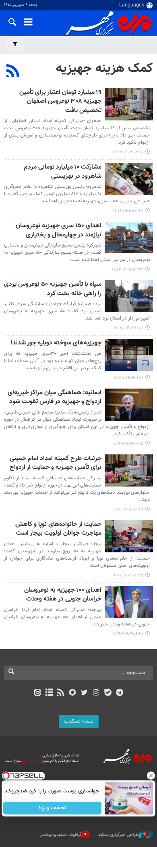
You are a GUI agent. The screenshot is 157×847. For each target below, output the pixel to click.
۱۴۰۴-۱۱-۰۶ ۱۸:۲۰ (128, 328)
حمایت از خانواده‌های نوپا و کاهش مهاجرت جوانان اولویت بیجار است (58, 529)
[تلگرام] (120, 693)
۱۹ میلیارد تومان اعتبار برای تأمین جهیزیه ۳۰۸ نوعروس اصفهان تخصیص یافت (60, 102)
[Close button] (151, 776)
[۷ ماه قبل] (129, 296)
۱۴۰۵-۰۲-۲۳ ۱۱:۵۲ (127, 269)
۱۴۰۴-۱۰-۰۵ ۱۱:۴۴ (128, 443)
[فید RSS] (61, 693)
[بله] (108, 693)
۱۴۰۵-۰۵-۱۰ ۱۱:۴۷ (128, 152)
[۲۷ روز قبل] (129, 104)
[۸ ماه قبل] (129, 405)
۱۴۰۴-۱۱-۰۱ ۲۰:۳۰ (128, 378)
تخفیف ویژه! (52, 808)
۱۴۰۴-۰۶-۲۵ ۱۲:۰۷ (127, 575)
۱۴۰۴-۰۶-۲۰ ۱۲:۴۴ (128, 634)
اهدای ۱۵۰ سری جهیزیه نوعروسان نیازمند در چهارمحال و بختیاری (58, 231)
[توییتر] (84, 693)
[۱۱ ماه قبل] (129, 470)
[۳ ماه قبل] (129, 238)
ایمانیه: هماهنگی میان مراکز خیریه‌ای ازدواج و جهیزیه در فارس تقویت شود (54, 398)
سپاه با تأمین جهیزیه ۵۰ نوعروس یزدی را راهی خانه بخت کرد (52, 289)
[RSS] (13, 72)
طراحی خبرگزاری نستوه (118, 834)
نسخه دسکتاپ (78, 721)
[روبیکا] (73, 693)
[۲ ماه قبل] (129, 179)
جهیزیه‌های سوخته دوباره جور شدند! (55, 343)
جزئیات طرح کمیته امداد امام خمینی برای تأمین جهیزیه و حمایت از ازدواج (55, 463)
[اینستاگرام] (96, 693)
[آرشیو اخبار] (49, 693)
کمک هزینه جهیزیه (104, 69)
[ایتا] (37, 693)
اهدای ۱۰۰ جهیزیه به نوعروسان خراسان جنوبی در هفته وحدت (62, 595)
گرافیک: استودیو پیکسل (60, 834)
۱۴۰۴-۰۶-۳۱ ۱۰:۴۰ (128, 509)
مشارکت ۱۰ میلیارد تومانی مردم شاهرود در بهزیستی (62, 172)
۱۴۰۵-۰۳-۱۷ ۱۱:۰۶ (128, 211)
